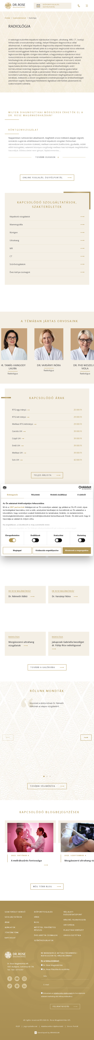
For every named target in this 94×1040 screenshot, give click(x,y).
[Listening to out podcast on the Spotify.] (17, 986)
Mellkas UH (17, 452)
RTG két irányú (19, 417)
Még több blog (42, 886)
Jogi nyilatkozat (30, 1026)
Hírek (36, 917)
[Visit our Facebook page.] (9, 978)
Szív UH (15, 459)
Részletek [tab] (35, 495)
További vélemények (42, 786)
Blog (36, 922)
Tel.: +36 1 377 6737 (15, 970)
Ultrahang (14, 240)
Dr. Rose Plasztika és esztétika (56, 969)
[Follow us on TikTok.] (9, 986)
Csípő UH (16, 438)
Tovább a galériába (42, 667)
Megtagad (17, 550)
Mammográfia (16, 224)
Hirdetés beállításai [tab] (58, 495)
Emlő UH (16, 445)
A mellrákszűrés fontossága (26, 860)
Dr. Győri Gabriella (42, 365)
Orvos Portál (72, 1026)
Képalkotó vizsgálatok (20, 216)
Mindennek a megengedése (76, 550)
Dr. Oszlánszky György (79, 367)
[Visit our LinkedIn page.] (24, 986)
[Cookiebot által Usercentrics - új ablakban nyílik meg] (80, 488)
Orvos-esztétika (72, 935)
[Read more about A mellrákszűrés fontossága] (45, 865)
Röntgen (14, 232)
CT (11, 256)
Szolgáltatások (13, 917)
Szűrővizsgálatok (17, 264)
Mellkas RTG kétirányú (22, 424)
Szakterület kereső (19, 18)
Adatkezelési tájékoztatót (63, 993)
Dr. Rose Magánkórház (19, 591)
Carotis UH (17, 431)
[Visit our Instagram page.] (24, 978)
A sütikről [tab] (81, 495)
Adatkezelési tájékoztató (52, 1026)
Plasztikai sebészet (74, 930)
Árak (7, 922)
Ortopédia (69, 925)
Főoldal (7, 18)
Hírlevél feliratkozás (75, 920)
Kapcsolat (10, 938)
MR (11, 248)
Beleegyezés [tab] (12, 495)
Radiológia (13, 637)
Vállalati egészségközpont (73, 913)
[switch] (35, 540)
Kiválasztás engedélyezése (47, 550)
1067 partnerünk (17, 507)
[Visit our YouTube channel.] (17, 978)
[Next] (86, 737)
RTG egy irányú (19, 409)
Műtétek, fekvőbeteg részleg (45, 928)
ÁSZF (18, 1026)
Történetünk (12, 932)
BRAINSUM (54, 1032)
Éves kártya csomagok (20, 272)
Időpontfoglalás (43, 912)
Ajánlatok (10, 927)
